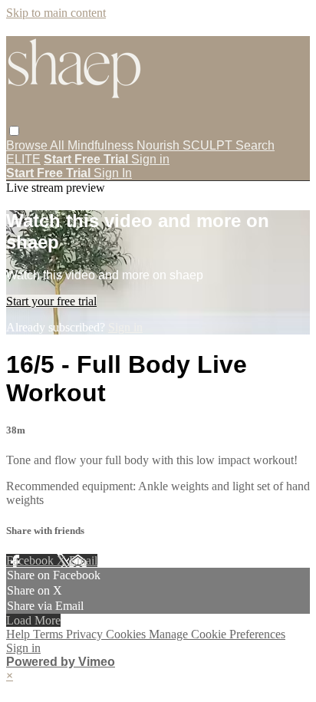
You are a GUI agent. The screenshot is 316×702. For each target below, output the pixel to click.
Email (83, 560)
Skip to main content (56, 12)
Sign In (113, 173)
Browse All (36, 145)
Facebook (31, 560)
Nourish (160, 145)
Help (19, 634)
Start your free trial (51, 301)
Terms (49, 634)
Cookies (127, 634)
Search (255, 145)
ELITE (23, 159)
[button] (14, 131)
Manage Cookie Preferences (217, 634)
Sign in (150, 159)
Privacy (86, 634)
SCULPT (209, 145)
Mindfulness (102, 145)
